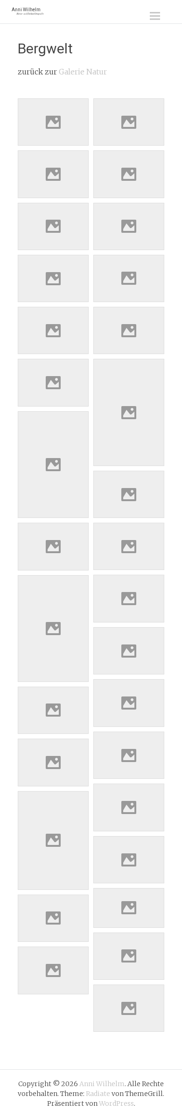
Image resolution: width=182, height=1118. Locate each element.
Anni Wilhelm (27, 11)
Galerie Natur (83, 71)
